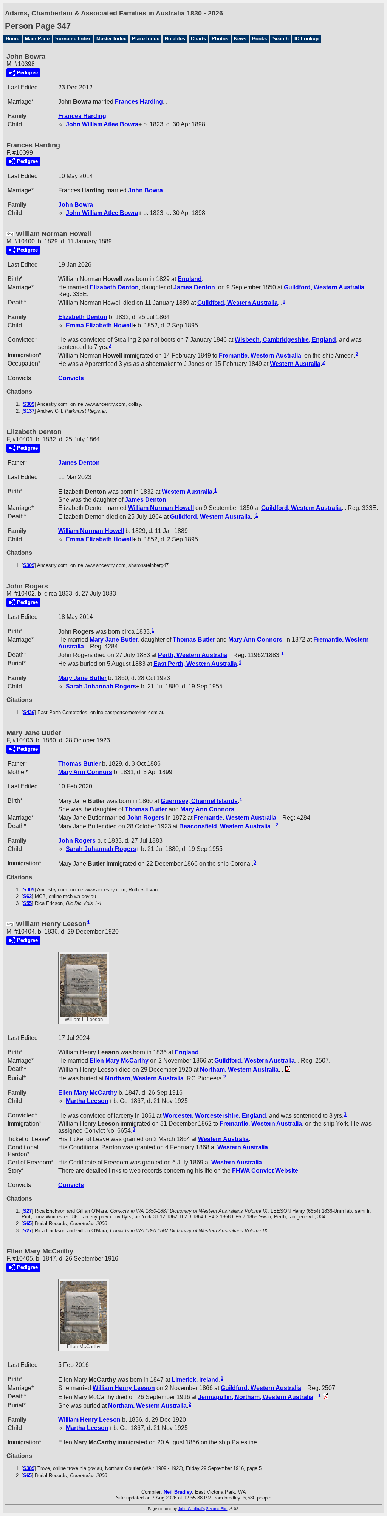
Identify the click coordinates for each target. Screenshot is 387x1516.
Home (12, 38)
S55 (27, 903)
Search (280, 38)
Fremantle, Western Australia (260, 355)
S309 (28, 404)
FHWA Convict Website (265, 1170)
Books (259, 38)
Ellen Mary (119, 1060)
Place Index (145, 38)
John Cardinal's (191, 1509)
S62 (27, 896)
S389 (28, 1468)
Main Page (37, 38)
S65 (27, 1223)
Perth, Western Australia (192, 655)
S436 (28, 712)
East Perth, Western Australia (195, 663)
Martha (87, 1101)
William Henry (124, 1388)
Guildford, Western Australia (324, 287)
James (194, 287)
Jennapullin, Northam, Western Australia (255, 1397)
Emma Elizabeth (99, 325)
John (145, 190)
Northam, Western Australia (239, 1069)
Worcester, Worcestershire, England (214, 1115)
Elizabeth (114, 287)
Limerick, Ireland (195, 1379)
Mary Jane (114, 639)
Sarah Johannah (101, 686)
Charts (198, 38)
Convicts (71, 378)
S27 (27, 1211)
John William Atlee (102, 124)
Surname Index (73, 38)
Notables (175, 38)
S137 (28, 411)
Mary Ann (255, 639)
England (190, 279)
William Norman (161, 508)
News (240, 38)
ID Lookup (306, 38)
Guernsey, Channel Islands (199, 801)
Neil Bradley (178, 1492)
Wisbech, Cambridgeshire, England (285, 339)
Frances (139, 101)
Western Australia (295, 364)
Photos (220, 38)
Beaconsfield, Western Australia (225, 826)
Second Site (217, 1509)
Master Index (111, 38)
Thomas (194, 639)
